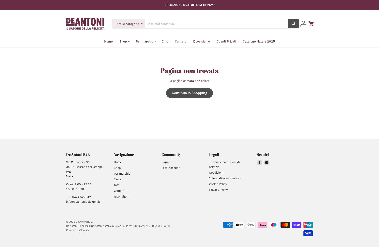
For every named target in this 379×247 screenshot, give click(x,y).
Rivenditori (121, 196)
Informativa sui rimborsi (225, 178)
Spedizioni (216, 172)
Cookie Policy (218, 184)
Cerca (118, 179)
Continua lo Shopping (189, 93)
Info (165, 41)
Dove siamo (201, 41)
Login (165, 162)
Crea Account (170, 168)
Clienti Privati (226, 41)
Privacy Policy (218, 190)
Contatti (181, 41)
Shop (123, 41)
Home (108, 41)
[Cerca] (293, 23)
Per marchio (145, 41)
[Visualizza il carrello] (311, 23)
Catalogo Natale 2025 (259, 41)
